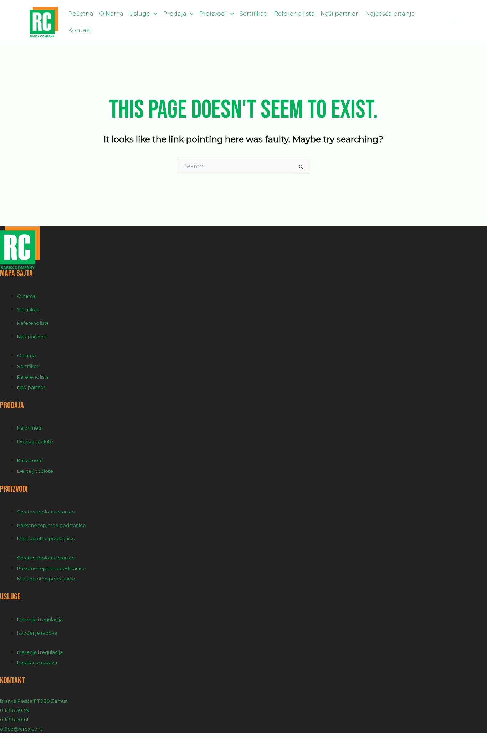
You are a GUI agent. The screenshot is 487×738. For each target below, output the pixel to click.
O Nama (111, 13)
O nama (26, 296)
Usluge (139, 13)
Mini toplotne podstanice (46, 538)
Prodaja (174, 13)
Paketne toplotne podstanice (51, 525)
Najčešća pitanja (390, 13)
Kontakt (80, 30)
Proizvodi (213, 13)
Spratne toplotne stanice (46, 511)
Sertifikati (254, 13)
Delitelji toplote (35, 441)
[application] (153, 13)
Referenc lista (294, 13)
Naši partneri (340, 13)
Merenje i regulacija (40, 619)
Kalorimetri (30, 428)
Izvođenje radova (37, 633)
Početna (80, 13)
